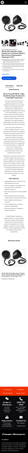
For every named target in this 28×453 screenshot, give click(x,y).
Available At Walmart (8, 279)
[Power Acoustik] (14, 2)
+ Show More (5, 74)
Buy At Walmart (7, 78)
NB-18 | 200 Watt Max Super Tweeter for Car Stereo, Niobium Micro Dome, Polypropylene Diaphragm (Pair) (13, 275)
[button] (22, 2)
